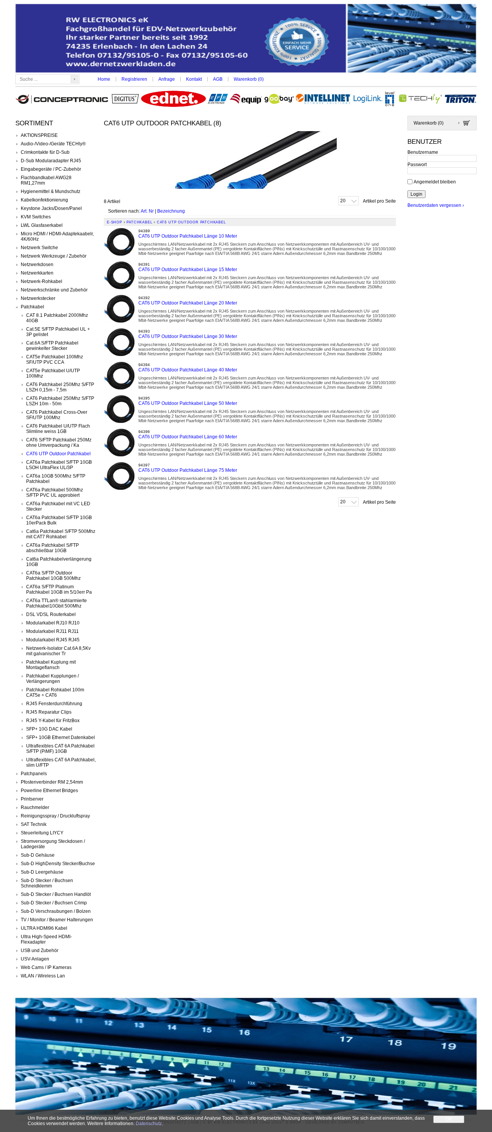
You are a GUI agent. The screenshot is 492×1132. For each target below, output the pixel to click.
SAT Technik (34, 824)
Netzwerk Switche (39, 247)
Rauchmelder (35, 807)
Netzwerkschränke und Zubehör (54, 290)
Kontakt (194, 79)
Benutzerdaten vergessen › (435, 205)
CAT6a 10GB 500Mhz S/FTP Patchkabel (55, 478)
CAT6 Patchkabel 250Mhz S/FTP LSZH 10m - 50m (60, 401)
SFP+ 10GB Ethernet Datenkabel (60, 737)
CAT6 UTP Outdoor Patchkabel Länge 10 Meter (187, 236)
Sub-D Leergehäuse (42, 872)
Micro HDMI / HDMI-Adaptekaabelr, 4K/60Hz (57, 236)
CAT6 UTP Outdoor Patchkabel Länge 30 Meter (187, 336)
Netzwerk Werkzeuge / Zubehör (53, 256)
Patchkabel (32, 307)
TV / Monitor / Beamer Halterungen (57, 919)
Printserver (32, 799)
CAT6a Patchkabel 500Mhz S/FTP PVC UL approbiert (54, 492)
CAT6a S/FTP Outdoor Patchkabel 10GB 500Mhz (53, 575)
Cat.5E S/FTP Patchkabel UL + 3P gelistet (58, 331)
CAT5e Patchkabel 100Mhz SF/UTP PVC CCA (54, 359)
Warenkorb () (249, 79)
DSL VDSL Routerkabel (51, 614)
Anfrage (166, 79)
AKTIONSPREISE (39, 135)
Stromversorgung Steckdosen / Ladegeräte (53, 844)
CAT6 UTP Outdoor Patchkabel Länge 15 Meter (187, 269)
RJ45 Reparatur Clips (48, 712)
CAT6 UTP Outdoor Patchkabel (58, 453)
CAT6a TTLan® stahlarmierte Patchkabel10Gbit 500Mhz (56, 603)
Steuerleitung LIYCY (42, 833)
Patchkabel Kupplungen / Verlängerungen (52, 678)
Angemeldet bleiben (435, 181)
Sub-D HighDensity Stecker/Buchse (58, 863)
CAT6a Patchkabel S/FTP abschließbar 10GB (52, 548)
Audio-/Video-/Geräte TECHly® (53, 143)
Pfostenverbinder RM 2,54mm (52, 782)
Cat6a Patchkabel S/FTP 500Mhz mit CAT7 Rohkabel (60, 534)
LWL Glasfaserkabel (42, 225)
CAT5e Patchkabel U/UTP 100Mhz (53, 373)
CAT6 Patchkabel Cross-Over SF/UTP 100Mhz (56, 415)
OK (448, 1119)
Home (104, 79)
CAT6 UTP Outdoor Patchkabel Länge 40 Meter (187, 370)
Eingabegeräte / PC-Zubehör (51, 169)
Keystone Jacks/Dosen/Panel (51, 208)
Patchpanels (34, 773)
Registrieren (134, 79)
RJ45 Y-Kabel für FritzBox (53, 720)
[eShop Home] (246, 39)
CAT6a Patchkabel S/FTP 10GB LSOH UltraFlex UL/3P (59, 464)
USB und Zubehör (39, 950)
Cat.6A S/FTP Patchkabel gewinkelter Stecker (52, 345)
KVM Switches (36, 217)
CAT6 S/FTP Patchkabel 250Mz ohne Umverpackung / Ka (58, 442)
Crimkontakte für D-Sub (45, 152)
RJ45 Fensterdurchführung (54, 703)
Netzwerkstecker (38, 298)
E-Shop (114, 222)
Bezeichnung (171, 211)
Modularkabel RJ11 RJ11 (52, 631)
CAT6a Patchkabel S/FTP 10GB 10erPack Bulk (59, 520)
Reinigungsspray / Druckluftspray (55, 816)
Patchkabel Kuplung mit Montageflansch (51, 664)
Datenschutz (149, 1123)
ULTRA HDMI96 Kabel (44, 928)
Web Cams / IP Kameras (46, 967)
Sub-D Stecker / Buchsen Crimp (54, 903)
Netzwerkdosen (37, 264)
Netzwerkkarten (37, 273)
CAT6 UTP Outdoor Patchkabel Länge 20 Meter (187, 303)
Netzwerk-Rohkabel (41, 281)
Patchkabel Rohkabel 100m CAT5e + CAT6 (55, 692)
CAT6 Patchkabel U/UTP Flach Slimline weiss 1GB (58, 428)
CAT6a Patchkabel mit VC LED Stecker (58, 506)
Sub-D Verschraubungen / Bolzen (56, 911)
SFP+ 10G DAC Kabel (49, 729)
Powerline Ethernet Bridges (49, 790)
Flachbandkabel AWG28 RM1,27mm (46, 180)
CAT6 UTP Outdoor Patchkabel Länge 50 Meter (187, 403)
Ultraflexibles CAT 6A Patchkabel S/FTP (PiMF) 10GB (60, 748)
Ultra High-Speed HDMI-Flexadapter (46, 939)
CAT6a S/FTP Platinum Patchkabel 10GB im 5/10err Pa (59, 589)
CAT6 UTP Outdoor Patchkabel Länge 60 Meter (187, 436)
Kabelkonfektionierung (44, 200)
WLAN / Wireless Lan (43, 976)
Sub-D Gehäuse (38, 855)
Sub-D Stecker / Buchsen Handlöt (56, 894)
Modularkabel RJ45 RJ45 (53, 640)
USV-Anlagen (35, 959)
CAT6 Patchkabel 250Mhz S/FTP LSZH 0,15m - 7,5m (60, 387)
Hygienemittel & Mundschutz (50, 191)
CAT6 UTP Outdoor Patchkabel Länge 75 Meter (187, 470)
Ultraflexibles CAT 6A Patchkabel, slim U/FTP (61, 762)
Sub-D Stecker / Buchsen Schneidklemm (47, 883)
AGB (218, 79)
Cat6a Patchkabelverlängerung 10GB (58, 561)
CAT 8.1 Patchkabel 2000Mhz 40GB (57, 318)
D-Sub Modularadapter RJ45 (51, 160)
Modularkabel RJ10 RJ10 (53, 623)
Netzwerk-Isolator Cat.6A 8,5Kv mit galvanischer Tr (58, 651)
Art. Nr (147, 211)
